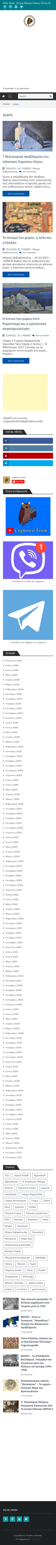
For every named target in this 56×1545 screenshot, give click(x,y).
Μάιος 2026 (11, 675)
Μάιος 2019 (11, 1076)
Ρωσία (33, 1264)
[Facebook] (5, 7)
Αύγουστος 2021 (14, 947)
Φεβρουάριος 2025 (15, 746)
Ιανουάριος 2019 (14, 1095)
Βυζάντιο (9, 1188)
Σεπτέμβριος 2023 (14, 827)
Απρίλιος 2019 (13, 1081)
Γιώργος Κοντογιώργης (15, 1201)
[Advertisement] (28, 57)
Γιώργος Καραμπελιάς (32, 1194)
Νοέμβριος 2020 (14, 990)
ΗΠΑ (7, 1220)
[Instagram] (10, 7)
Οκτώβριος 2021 (14, 937)
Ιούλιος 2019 (12, 1066)
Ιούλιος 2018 (12, 1124)
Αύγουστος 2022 (14, 890)
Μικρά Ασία (27, 1239)
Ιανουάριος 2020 (14, 1038)
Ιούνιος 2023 (12, 842)
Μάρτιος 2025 (12, 741)
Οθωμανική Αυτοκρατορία (17, 1258)
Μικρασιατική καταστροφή (18, 1245)
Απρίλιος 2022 (13, 909)
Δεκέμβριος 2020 (14, 985)
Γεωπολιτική (10, 1194)
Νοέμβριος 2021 (13, 933)
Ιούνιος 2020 (12, 1014)
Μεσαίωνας (10, 1239)
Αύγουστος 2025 (14, 718)
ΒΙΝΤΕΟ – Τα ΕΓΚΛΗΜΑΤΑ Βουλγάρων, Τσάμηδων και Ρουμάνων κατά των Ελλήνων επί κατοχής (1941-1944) (36, 1363)
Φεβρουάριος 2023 (15, 861)
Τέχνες (30, 1270)
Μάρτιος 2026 (12, 684)
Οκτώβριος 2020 (14, 995)
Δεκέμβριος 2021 (14, 928)
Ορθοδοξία (40, 1258)
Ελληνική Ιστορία (13, 1213)
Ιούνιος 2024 (12, 784)
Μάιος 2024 (11, 789)
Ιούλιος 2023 (12, 837)
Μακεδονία (37, 1232)
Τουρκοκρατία (11, 1277)
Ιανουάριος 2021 (14, 980)
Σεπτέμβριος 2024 (14, 770)
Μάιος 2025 (11, 732)
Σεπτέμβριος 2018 (14, 1114)
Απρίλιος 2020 (13, 1023)
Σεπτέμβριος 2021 (14, 942)
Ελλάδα (32, 1207)
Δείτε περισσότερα (16, 193)
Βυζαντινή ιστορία (27, 1188)
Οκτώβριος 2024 (14, 765)
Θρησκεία (32, 1220)
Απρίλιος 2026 (13, 679)
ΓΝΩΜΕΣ (26, 168)
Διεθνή (46, 1201)
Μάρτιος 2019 (12, 1085)
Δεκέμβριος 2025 (14, 698)
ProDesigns (35, 1539)
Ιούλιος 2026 (12, 665)
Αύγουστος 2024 (14, 775)
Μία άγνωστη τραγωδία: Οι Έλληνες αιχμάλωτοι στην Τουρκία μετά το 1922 (36, 1303)
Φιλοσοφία (28, 1277)
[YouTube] (16, 7)
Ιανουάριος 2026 (14, 694)
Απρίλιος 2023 (13, 851)
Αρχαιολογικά (11, 1182)
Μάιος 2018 (11, 1133)
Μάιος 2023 (11, 847)
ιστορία (8, 1289)
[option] (34, 3)
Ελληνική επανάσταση (37, 1213)
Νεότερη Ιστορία (13, 1251)
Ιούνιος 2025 (12, 727)
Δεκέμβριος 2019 (14, 1042)
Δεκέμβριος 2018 (14, 1100)
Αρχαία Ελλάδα (21, 1175)
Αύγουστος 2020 (14, 1004)
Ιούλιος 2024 (12, 780)
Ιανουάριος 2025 (14, 751)
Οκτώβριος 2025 (14, 708)
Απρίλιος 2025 (13, 737)
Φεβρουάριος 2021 (14, 976)
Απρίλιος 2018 (13, 1138)
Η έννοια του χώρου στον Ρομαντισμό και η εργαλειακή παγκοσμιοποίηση (24, 324)
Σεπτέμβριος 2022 (14, 885)
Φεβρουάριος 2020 (15, 1033)
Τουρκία (42, 1270)
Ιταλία (45, 1220)
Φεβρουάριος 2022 (15, 918)
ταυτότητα (22, 1289)
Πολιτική (21, 1264)
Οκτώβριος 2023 (14, 823)
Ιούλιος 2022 (12, 894)
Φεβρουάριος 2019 (14, 1090)
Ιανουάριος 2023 (14, 866)
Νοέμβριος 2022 (14, 875)
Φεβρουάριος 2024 (15, 804)
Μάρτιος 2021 (12, 971)
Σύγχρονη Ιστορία (13, 1270)
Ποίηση (8, 1264)
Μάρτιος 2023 (12, 856)
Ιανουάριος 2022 (14, 923)
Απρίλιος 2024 (13, 794)
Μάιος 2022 (11, 904)
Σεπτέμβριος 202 (14, 1157)
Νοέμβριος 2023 (14, 818)
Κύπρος (8, 1226)
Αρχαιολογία (40, 1175)
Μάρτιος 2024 (12, 799)
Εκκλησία (19, 1207)
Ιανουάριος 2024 (14, 808)
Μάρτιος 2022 (12, 913)
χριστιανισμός (38, 1289)
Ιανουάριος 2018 (14, 1152)
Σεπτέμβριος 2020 (14, 999)
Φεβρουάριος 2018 (14, 1147)
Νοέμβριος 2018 (13, 1104)
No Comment (29, 171)
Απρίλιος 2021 (13, 966)
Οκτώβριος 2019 (14, 1052)
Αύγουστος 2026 (14, 660)
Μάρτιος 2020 (13, 1028)
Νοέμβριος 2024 (14, 761)
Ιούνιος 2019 (12, 1071)
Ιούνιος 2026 (12, 670)
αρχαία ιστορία (35, 1283)
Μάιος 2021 (11, 961)
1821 (7, 1175)
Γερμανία (45, 1188)
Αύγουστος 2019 (14, 1061)
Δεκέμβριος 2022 (14, 870)
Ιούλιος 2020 (12, 1009)
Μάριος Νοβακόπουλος (16, 1232)
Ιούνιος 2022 (12, 899)
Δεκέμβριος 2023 (14, 813)
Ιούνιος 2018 (12, 1128)
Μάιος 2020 (12, 1019)
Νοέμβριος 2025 (14, 703)
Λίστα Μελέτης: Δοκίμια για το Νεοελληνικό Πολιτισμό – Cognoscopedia (37, 1342)
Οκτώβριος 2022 (14, 880)
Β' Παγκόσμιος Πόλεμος (33, 1182)
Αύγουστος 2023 (14, 832)
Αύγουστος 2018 (14, 1119)
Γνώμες (35, 1201)
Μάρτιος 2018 (12, 1143)
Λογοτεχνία (22, 1226)
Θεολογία (18, 1220)
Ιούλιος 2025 (12, 722)
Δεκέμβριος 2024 (14, 756)
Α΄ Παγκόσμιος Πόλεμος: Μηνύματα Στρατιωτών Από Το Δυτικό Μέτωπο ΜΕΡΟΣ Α (37, 1406)
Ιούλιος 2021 (12, 952)
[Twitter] (21, 7)
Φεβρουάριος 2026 (15, 689)
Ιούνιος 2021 (12, 956)
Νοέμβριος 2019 (13, 1047)
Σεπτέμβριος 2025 (14, 713)
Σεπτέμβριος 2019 (14, 1057)
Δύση (7, 1207)
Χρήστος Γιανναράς (14, 1283)
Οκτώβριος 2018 (14, 1109)
